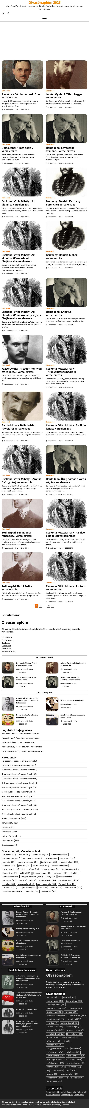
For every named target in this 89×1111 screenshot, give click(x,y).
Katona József (30, 869)
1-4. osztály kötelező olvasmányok (17, 765)
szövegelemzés (46, 884)
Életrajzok (6, 827)
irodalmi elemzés (28, 862)
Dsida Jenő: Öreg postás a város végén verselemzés (66, 480)
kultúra (25, 873)
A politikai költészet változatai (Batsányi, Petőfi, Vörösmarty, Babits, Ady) (29, 995)
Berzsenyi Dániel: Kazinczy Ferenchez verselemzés (63, 203)
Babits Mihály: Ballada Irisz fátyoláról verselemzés (19, 427)
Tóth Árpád (10, 887)
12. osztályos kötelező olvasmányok (17, 778)
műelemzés (66, 877)
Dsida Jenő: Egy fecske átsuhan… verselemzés (60, 149)
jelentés (24, 866)
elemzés (9, 862)
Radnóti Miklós (47, 880)
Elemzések (6, 91)
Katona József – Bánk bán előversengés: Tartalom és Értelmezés (27, 700)
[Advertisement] (44, 41)
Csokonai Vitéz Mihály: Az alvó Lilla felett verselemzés (65, 534)
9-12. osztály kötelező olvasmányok (17, 809)
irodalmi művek (69, 862)
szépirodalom (26, 884)
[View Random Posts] (3, 13)
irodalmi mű (49, 862)
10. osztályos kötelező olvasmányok (17, 770)
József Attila (60, 866)
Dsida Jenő (68, 858)
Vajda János (28, 887)
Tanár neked (7, 640)
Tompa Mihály (67, 884)
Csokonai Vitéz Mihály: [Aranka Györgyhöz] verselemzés (21, 480)
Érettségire (6, 831)
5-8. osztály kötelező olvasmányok (17, 787)
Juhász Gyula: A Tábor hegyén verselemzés (20, 738)
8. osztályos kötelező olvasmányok (17, 805)
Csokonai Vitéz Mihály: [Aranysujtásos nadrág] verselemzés (61, 372)
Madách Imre (11, 877)
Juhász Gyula (40, 866)
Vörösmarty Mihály (13, 891)
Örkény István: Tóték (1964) (72, 700)
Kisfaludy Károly (71, 869)
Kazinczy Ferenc (50, 869)
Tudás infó (6, 645)
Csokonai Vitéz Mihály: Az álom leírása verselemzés (66, 427)
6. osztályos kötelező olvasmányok (17, 796)
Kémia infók (79, 1094)
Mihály (51, 877)
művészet (9, 880)
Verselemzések (9, 651)
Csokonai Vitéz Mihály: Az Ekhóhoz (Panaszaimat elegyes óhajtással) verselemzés (21, 315)
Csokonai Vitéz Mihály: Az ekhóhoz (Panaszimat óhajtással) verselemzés (18, 258)
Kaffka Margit (11, 869)
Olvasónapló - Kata (10, 110)
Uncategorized (8, 845)
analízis (24, 855)
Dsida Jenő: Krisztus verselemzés (59, 313)
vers (43, 887)
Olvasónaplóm (15, 622)
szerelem (9, 884)
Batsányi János (11, 858)
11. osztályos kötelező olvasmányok (17, 774)
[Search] (8, 13)
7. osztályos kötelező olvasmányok (17, 801)
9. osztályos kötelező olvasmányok (17, 814)
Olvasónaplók (7, 840)
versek (56, 887)
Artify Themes (62, 1104)
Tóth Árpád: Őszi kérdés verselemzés (17, 588)
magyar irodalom (32, 877)
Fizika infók (6, 648)
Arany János (41, 855)
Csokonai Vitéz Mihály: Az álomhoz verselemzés (18, 203)
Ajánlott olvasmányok (11, 818)
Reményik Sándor (68, 880)
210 (48, 605)
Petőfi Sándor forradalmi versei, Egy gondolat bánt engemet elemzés (26, 1023)
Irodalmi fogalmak (9, 836)
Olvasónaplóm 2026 (44, 2)
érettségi (32, 891)
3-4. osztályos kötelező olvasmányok (18, 783)
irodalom (9, 866)
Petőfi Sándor (27, 880)
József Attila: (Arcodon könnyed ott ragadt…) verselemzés (22, 370)
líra (74, 873)
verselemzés (73, 887)
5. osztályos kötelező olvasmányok (17, 792)
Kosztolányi (10, 873)
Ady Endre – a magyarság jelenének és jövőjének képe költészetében (28, 978)
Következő (52, 606)
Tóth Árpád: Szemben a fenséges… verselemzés (17, 534)
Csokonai (51, 858)
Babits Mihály (60, 855)
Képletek (6, 643)
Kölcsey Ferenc (42, 873)
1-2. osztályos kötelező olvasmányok (18, 761)
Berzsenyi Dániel (32, 858)
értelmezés (49, 891)
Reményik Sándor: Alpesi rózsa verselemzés (20, 733)
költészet (61, 873)
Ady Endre (9, 855)
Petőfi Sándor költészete (26, 1009)
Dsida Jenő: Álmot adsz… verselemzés (17, 149)
